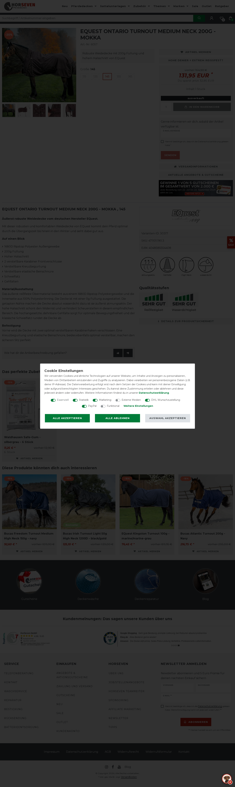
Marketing (105, 399)
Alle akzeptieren (67, 418)
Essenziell (63, 399)
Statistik (84, 399)
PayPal (92, 405)
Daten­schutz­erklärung (154, 392)
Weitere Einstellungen (138, 405)
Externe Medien (131, 399)
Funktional (113, 405)
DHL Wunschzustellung (165, 399)
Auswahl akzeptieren (167, 418)
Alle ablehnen (117, 418)
